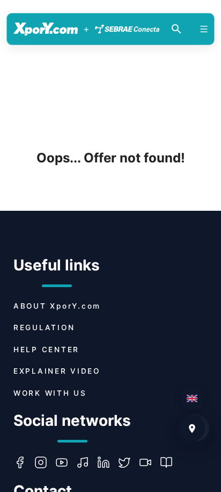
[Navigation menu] (204, 29)
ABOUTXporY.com (57, 306)
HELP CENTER (46, 349)
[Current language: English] (192, 398)
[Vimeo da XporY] (149, 462)
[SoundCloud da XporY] (86, 462)
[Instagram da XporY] (44, 462)
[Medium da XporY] (170, 462)
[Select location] (192, 428)
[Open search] (176, 29)
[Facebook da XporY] (23, 462)
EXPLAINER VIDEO (56, 371)
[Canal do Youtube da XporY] (65, 462)
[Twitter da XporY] (128, 462)
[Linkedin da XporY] (107, 462)
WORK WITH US (50, 393)
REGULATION (44, 327)
